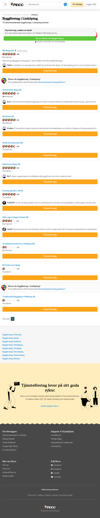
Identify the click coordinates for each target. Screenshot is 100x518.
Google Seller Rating (10, 446)
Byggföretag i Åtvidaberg (12, 345)
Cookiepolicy (56, 446)
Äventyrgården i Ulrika (12, 191)
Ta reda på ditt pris (9, 450)
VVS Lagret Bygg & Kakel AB (15, 217)
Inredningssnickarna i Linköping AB (18, 244)
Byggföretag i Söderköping (13, 355)
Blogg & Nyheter (8, 439)
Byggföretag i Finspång (11, 348)
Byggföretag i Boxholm (11, 341)
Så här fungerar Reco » (50, 406)
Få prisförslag (50, 71)
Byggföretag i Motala (11, 359)
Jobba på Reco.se (9, 472)
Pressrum (6, 469)
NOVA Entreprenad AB (12, 143)
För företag (77, 4)
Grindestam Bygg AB (11, 90)
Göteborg (41, 495)
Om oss (5, 465)
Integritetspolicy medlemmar (62, 443)
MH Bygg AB (8, 50)
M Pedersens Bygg (11, 265)
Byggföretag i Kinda (10, 338)
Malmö (48, 495)
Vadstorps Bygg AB (11, 164)
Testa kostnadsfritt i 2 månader (14, 435)
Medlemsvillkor (8, 476)
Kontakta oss (56, 435)
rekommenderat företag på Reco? (51, 82)
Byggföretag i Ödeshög (11, 335)
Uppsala (55, 495)
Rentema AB (8, 116)
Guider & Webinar (9, 443)
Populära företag (65, 495)
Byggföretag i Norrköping (12, 352)
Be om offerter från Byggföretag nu (50, 38)
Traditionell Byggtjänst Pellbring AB (18, 297)
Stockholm (32, 495)
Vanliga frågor (56, 439)
